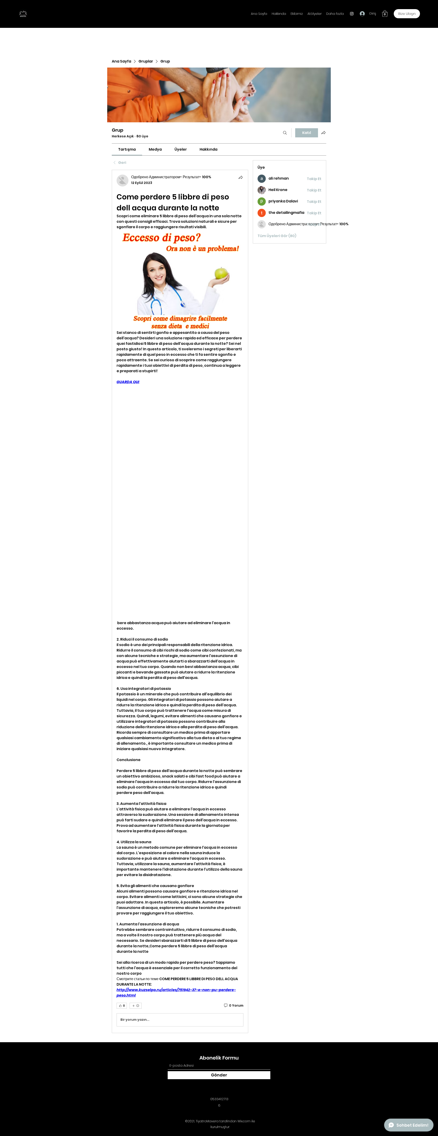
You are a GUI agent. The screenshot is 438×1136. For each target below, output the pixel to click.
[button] (385, 13)
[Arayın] (285, 132)
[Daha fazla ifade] (136, 1006)
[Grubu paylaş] (323, 132)
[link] (127, 149)
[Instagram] (351, 13)
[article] (180, 601)
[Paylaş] (240, 177)
